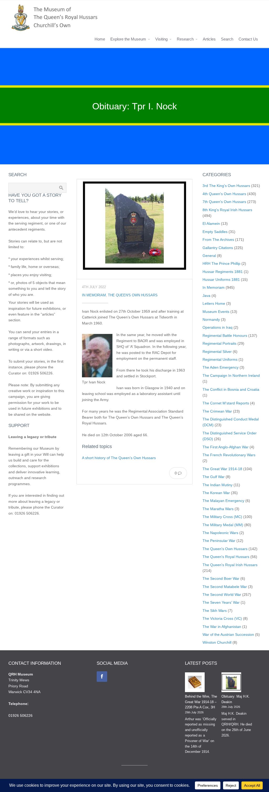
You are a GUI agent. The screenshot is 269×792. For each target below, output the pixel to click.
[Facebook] (102, 676)
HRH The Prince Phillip (221, 263)
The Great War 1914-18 (222, 469)
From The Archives (218, 239)
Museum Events (216, 311)
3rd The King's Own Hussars (226, 186)
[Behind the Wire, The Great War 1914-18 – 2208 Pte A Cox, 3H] (195, 683)
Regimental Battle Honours (225, 335)
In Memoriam (94, 295)
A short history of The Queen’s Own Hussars (119, 458)
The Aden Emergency (221, 367)
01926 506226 (20, 715)
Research (185, 39)
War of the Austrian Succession (228, 634)
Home (100, 39)
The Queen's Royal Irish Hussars (230, 565)
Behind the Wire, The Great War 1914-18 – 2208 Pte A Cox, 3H (201, 701)
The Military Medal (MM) (223, 525)
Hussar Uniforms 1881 (221, 279)
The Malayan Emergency (223, 501)
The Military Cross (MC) (222, 517)
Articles (209, 39)
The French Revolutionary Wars (229, 455)
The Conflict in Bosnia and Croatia (231, 389)
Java (206, 295)
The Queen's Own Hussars (133, 295)
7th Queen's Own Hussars (224, 202)
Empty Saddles (215, 232)
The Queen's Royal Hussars (226, 557)
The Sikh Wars (215, 610)
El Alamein (211, 223)
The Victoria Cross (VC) (222, 618)
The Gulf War (214, 477)
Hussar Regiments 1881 (223, 272)
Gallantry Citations (218, 248)
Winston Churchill (217, 642)
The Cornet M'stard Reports (226, 403)
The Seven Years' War (221, 602)
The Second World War (222, 594)
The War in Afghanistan (222, 627)
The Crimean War (217, 411)
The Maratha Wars (218, 509)
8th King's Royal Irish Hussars (227, 210)
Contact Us (248, 39)
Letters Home (214, 303)
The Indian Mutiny (217, 485)
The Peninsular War (219, 541)
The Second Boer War (221, 578)
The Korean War (216, 493)
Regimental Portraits (219, 343)
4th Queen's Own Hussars (224, 194)
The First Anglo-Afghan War (226, 447)
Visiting (161, 39)
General (209, 255)
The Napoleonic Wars (220, 533)
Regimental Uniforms (220, 359)
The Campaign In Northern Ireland (231, 375)
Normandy (211, 319)
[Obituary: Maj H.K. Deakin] (231, 683)
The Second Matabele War (225, 587)
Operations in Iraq (217, 327)
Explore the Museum (128, 39)
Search (227, 39)
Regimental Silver (217, 351)
